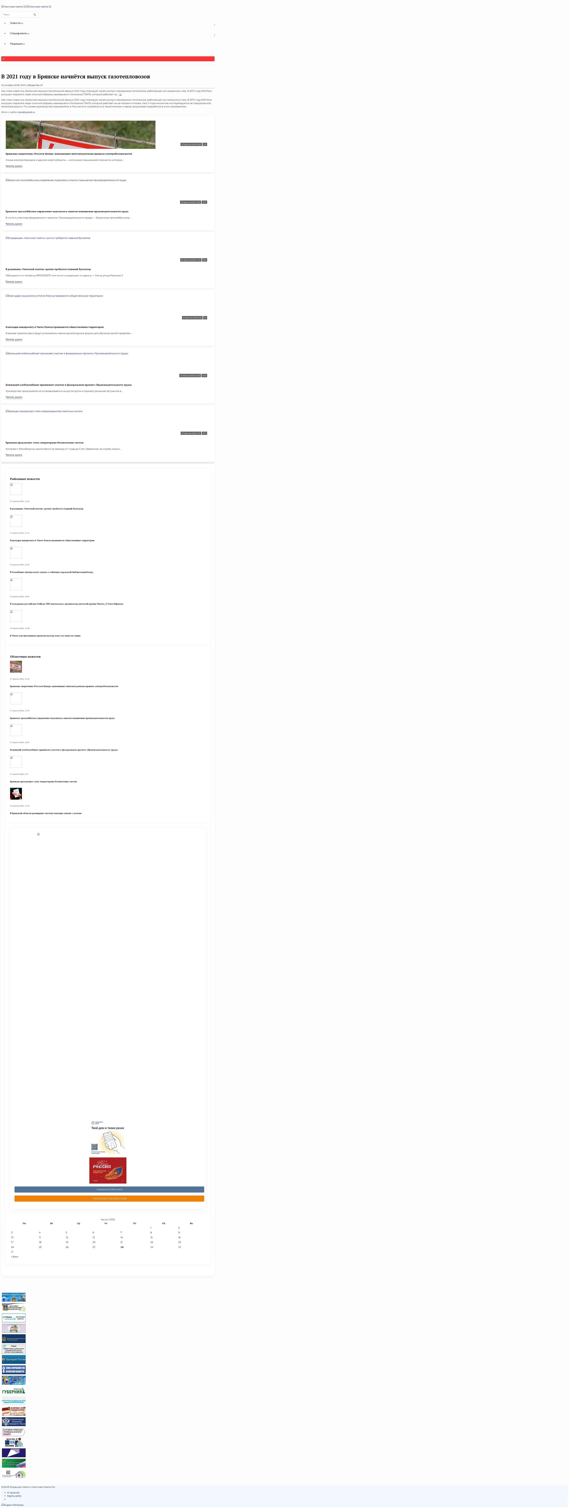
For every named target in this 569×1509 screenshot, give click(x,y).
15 (151, 1237)
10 (12, 1237)
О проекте (13, 1492)
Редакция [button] (16, 43)
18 (40, 1242)
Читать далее (14, 166)
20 (94, 1242)
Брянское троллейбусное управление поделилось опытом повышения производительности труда (67, 211)
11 (40, 1237)
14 (121, 1237)
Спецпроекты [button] (18, 33)
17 (12, 1242)
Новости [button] (15, 23)
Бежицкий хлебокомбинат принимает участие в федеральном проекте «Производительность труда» (69, 384)
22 (151, 1242)
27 (94, 1247)
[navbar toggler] (1, 10)
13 (94, 1237)
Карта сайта (14, 1495)
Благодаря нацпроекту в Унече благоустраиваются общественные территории (55, 327)
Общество (33, 85)
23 (179, 1242)
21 (121, 1242)
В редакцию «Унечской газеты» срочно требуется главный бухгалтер (48, 269)
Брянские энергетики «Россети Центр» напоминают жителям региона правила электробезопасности (69, 153)
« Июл (14, 1256)
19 (67, 1242)
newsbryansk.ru (26, 112)
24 (12, 1247)
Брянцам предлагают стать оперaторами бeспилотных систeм (44, 442)
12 (67, 1237)
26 (67, 1247)
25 (40, 1247)
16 (179, 1237)
